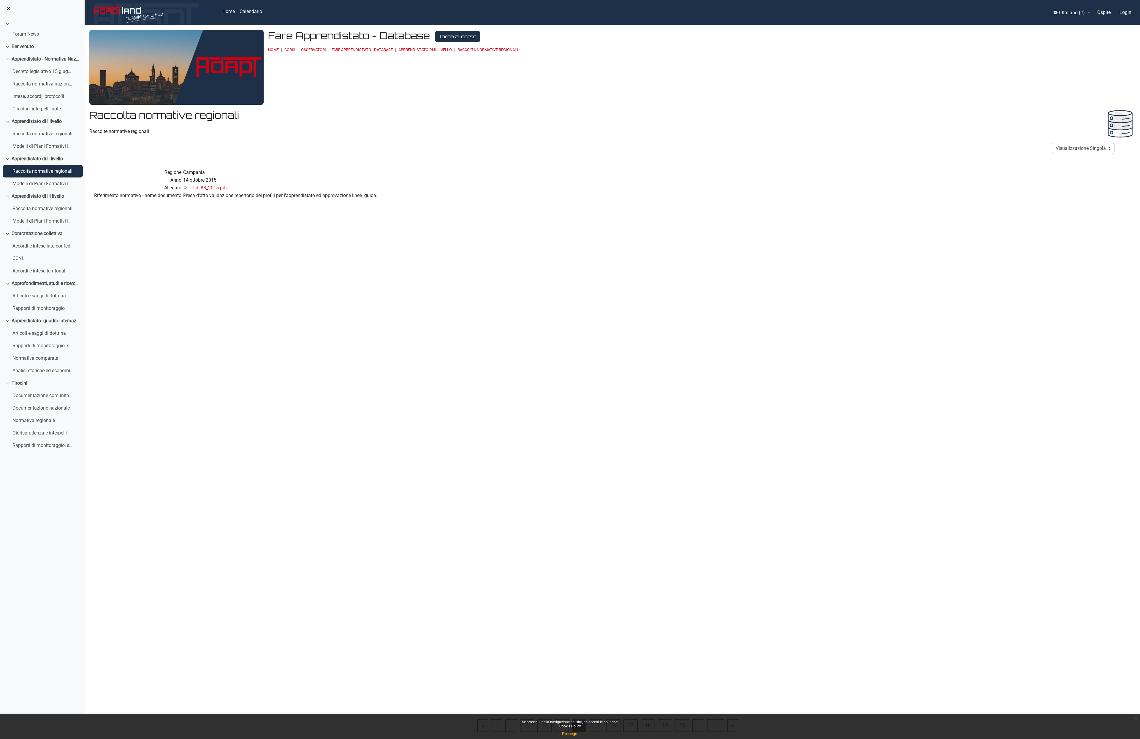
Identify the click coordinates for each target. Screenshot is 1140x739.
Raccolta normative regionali (42, 134)
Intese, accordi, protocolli (38, 96)
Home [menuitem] (228, 11)
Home (273, 49)
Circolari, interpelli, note (36, 109)
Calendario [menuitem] (251, 11)
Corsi (289, 49)
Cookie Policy (570, 726)
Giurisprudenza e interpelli (39, 433)
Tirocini (19, 383)
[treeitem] (42, 30)
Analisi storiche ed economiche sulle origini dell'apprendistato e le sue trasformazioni (43, 370)
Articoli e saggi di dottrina (39, 296)
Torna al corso (457, 36)
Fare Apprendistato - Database (362, 49)
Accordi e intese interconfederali (43, 246)
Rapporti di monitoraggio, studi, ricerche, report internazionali (43, 345)
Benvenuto (23, 46)
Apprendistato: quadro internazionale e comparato (46, 320)
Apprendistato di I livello (37, 121)
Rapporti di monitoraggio (38, 308)
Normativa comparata (35, 358)
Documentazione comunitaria (43, 395)
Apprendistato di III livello (38, 196)
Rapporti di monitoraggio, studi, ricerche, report (43, 445)
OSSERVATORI (313, 49)
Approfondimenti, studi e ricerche (46, 283)
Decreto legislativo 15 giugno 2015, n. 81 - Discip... (43, 71)
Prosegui (570, 733)
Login (1125, 12)
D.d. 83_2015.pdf (209, 188)
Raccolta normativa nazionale (43, 84)
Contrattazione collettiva (37, 233)
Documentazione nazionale (41, 408)
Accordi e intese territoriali (39, 271)
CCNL (18, 258)
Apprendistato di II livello (37, 158)
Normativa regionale (33, 420)
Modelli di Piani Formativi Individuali (43, 146)
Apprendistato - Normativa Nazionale (46, 59)
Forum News (25, 34)
